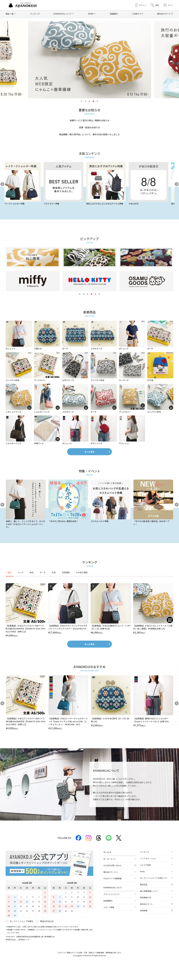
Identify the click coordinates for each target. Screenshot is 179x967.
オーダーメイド (109, 859)
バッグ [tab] (20, 572)
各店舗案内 (107, 900)
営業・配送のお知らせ (89, 127)
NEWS (142, 871)
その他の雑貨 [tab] (82, 572)
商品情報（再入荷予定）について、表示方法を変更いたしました (89, 134)
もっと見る (89, 451)
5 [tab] (97, 101)
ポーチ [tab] (43, 572)
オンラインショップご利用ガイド (153, 878)
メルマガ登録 (145, 865)
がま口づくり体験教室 (112, 878)
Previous (2, 184)
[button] (155, 5)
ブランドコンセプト (111, 894)
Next (177, 184)
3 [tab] (89, 101)
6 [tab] (99, 294)
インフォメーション (148, 858)
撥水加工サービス (110, 872)
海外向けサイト (164, 13)
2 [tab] (85, 101)
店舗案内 (114, 13)
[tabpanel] (89, 610)
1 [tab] (81, 101)
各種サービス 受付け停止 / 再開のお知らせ (89, 120)
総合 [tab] (9, 572)
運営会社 (143, 884)
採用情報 (143, 910)
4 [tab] (93, 101)
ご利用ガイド (137, 13)
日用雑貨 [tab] (66, 572)
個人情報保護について (149, 891)
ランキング (35, 13)
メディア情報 (108, 907)
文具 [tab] (54, 572)
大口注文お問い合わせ (112, 865)
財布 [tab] (32, 572)
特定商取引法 (145, 897)
